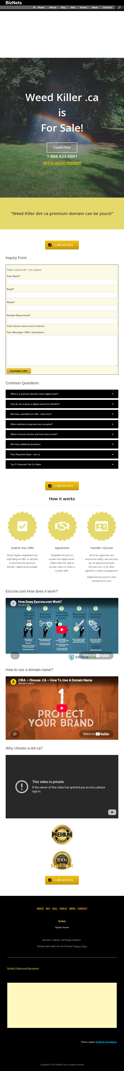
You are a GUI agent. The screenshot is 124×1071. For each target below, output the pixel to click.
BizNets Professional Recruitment (23, 968)
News (95, 7)
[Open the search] (119, 7)
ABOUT (40, 908)
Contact (107, 7)
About (52, 7)
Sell (73, 7)
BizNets (62, 921)
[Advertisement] (62, 33)
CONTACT (82, 908)
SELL (55, 908)
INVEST (63, 908)
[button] (62, 394)
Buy (63, 7)
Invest (83, 7)
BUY (48, 908)
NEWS (72, 908)
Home (41, 7)
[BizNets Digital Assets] (14, 2)
